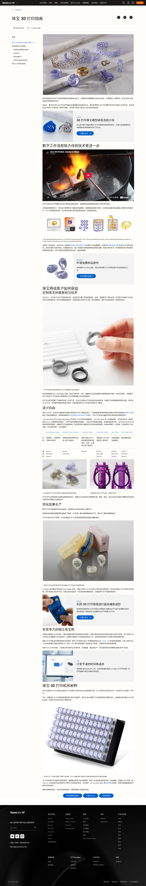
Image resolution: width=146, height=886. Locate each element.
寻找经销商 (139, 2)
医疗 (119, 835)
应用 (49, 861)
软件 (50, 3)
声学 (119, 848)
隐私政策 (106, 882)
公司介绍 (73, 861)
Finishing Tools (69, 828)
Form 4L (50, 825)
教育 (119, 838)
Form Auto (51, 832)
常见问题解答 (134, 882)
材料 (56, 3)
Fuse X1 (50, 835)
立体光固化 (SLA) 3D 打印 (79, 415)
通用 (84, 822)
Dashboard (104, 822)
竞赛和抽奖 (123, 882)
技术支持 (94, 3)
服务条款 (114, 882)
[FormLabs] (8, 3)
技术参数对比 (52, 842)
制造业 (120, 822)
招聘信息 (73, 868)
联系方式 (103, 3)
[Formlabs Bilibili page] (22, 836)
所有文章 (18, 10)
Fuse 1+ (50, 838)
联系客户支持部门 (98, 865)
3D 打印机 (43, 3)
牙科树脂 (86, 825)
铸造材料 (108, 783)
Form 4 (105, 641)
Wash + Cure (69, 818)
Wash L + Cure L (70, 822)
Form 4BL (51, 828)
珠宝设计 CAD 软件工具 (78, 245)
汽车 (119, 825)
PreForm (103, 818)
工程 (119, 818)
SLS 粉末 (85, 818)
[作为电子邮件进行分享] (131, 17)
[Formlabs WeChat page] (12, 836)
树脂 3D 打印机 (128, 413)
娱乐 (119, 842)
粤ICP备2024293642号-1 (18, 847)
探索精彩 (86, 3)
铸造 (84, 835)
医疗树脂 (86, 832)
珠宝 (119, 845)
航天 (119, 828)
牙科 (119, 832)
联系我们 (73, 865)
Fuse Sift (68, 825)
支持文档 (96, 861)
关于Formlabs (75, 3)
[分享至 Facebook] (118, 17)
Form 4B (50, 822)
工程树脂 (86, 828)
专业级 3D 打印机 (113, 245)
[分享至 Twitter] (124, 17)
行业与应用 (64, 3)
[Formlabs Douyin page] (17, 836)
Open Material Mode (89, 838)
